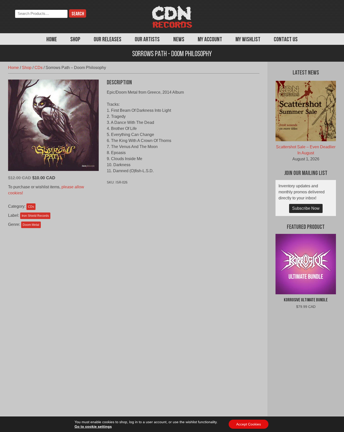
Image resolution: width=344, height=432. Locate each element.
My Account (210, 40)
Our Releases (107, 40)
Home (51, 40)
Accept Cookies (248, 424)
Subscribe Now (306, 208)
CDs (39, 67)
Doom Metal (31, 225)
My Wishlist (247, 40)
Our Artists (147, 40)
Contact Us (286, 40)
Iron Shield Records (35, 216)
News (178, 40)
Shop (75, 40)
